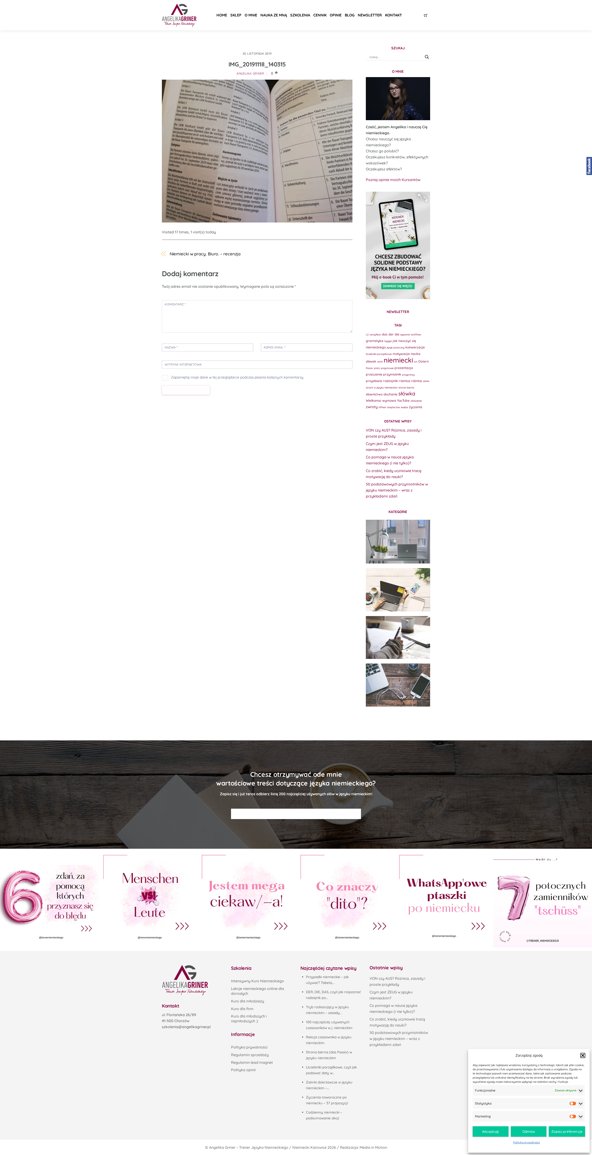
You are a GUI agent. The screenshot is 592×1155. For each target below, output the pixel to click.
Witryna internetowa (183, 364)
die (397, 334)
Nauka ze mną (273, 15)
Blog (350, 15)
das (385, 334)
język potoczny (395, 347)
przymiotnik (392, 374)
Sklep (235, 15)
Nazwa (171, 347)
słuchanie (390, 394)
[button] (582, 1055)
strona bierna (406, 387)
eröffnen (416, 334)
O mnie (251, 15)
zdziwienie (416, 400)
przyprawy (408, 374)
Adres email (275, 347)
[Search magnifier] (427, 57)
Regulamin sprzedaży (250, 1054)
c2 (367, 334)
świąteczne (393, 407)
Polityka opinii (243, 1069)
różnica (404, 381)
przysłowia (374, 381)
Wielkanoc (373, 400)
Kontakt (393, 15)
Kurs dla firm (242, 1008)
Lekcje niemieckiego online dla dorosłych (257, 991)
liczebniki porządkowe (379, 354)
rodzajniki (390, 381)
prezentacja (404, 368)
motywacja (401, 354)
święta (404, 407)
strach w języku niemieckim (382, 387)
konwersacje (415, 347)
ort (415, 361)
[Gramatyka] (398, 637)
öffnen (382, 407)
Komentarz (175, 304)
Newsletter (370, 15)
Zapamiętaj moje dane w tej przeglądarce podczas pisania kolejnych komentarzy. (237, 377)
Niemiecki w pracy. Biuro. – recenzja (205, 254)
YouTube (403, 400)
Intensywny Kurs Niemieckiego (257, 981)
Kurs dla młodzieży (247, 1001)
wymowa (389, 400)
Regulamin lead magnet (252, 1062)
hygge (388, 341)
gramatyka (374, 341)
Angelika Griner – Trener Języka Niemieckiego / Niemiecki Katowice (268, 1147)
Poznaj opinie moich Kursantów (393, 179)
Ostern (423, 361)
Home (221, 15)
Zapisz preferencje (567, 1131)
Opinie (336, 15)
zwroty (372, 406)
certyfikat (375, 334)
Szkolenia (300, 15)
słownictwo (374, 394)
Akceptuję (490, 1131)
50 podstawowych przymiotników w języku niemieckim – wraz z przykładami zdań (397, 490)
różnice (416, 381)
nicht (380, 361)
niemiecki (398, 360)
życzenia (415, 407)
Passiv (369, 368)
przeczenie (374, 374)
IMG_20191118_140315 (257, 64)
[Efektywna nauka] (398, 541)
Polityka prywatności (526, 1142)
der (391, 334)
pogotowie (387, 368)
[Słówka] (398, 589)
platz (377, 368)
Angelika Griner (250, 73)
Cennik (320, 15)
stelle (426, 381)
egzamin (405, 334)
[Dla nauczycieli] (398, 685)
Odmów (528, 1131)
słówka (406, 393)
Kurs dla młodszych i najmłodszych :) (249, 1018)
